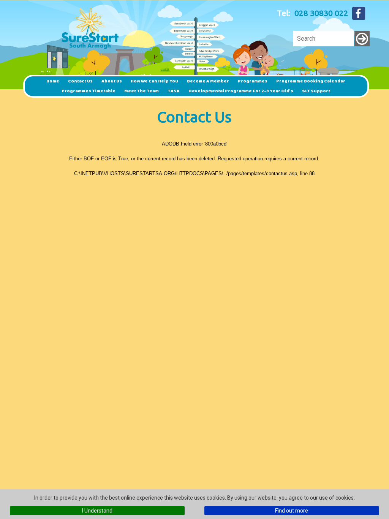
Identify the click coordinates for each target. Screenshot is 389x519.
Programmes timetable (88, 91)
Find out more (291, 511)
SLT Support (316, 91)
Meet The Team (141, 91)
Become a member (208, 81)
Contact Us (80, 81)
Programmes (252, 81)
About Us (111, 81)
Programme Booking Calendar (310, 81)
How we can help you (154, 81)
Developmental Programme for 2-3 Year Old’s (240, 91)
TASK (174, 91)
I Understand (97, 511)
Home (52, 81)
